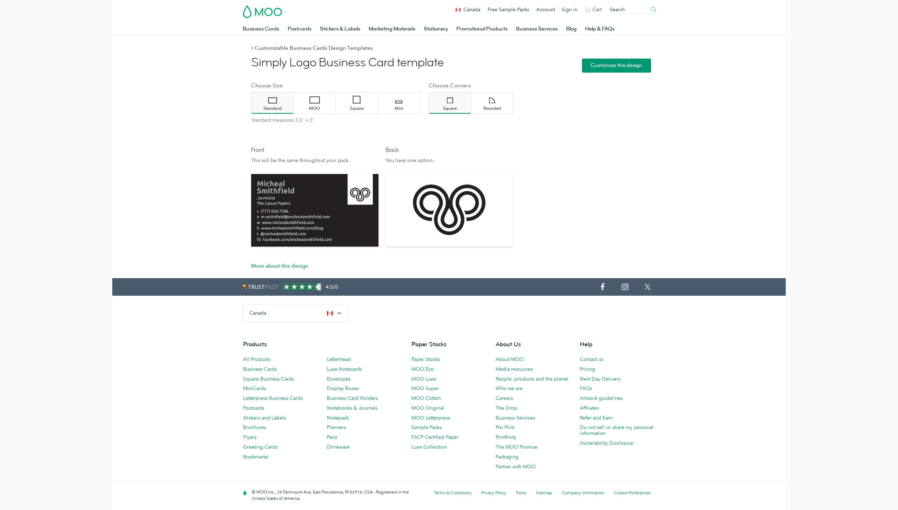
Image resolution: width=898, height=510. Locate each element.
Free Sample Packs (508, 9)
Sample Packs (426, 427)
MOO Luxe (423, 379)
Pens (332, 437)
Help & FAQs (600, 29)
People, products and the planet (532, 379)
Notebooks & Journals (352, 408)
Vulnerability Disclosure (606, 443)
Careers (504, 398)
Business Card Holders (352, 398)
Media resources (514, 369)
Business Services (537, 29)
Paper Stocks (425, 359)
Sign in (569, 9)
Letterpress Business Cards (273, 398)
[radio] (273, 103)
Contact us (591, 359)
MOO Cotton (426, 398)
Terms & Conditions (452, 492)
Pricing (587, 369)
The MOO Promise (516, 447)
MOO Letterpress (430, 418)
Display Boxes (343, 388)
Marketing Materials (392, 29)
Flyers (249, 437)
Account (545, 9)
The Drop (506, 408)
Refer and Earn (596, 418)
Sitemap (544, 492)
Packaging (507, 457)
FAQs (586, 388)
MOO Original (427, 408)
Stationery (436, 29)
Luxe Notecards (344, 369)
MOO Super (425, 388)
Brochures (254, 427)
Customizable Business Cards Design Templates (312, 48)
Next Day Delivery (600, 379)
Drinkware (338, 447)
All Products (256, 359)
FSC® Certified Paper (434, 437)
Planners (336, 427)
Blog (571, 29)
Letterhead (339, 359)
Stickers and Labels (264, 418)
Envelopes (338, 379)
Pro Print (505, 427)
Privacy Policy (493, 492)
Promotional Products (482, 29)
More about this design (279, 265)
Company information (583, 492)
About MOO (510, 359)
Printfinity (506, 437)
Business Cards (261, 29)
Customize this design (616, 65)
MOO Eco (422, 369)
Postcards (299, 29)
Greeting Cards (260, 447)
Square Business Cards (268, 379)
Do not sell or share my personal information (617, 430)
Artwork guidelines (601, 398)
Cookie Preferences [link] (632, 492)
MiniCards (254, 388)
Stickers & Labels (340, 29)
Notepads (338, 418)
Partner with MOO (516, 466)
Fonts (521, 492)
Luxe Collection (429, 447)
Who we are (509, 388)
